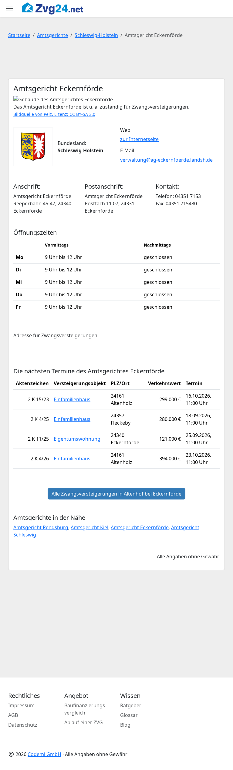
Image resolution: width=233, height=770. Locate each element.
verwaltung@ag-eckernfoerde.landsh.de (166, 159)
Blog (125, 724)
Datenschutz (22, 724)
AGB (13, 715)
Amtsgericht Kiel (89, 527)
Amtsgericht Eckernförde (140, 527)
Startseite (19, 35)
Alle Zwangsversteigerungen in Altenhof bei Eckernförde (116, 493)
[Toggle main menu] (9, 8)
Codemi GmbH (44, 754)
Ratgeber (130, 705)
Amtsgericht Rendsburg (40, 527)
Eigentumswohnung (77, 438)
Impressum (21, 705)
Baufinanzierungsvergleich (85, 709)
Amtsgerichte (52, 35)
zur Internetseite (139, 139)
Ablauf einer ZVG (83, 722)
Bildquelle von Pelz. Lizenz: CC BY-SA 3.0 (54, 114)
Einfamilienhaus (72, 399)
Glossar (129, 715)
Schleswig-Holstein (96, 35)
